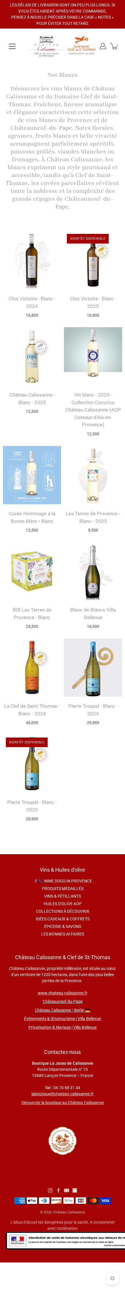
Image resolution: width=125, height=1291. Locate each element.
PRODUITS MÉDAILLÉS (62, 888)
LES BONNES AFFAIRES (62, 934)
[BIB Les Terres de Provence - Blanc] (32, 571)
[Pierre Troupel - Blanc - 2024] (93, 667)
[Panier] (114, 46)
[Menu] (12, 46)
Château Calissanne (69, 1212)
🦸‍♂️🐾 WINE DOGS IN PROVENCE (62, 881)
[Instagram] (50, 1190)
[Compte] (103, 46)
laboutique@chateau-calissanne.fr (62, 1094)
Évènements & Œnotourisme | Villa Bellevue (62, 1018)
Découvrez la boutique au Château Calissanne (63, 1102)
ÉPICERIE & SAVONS (62, 926)
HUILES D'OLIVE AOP (63, 903)
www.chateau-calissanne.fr (63, 993)
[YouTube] (66, 1190)
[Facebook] (58, 1190)
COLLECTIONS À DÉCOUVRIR (62, 911)
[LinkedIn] (74, 1190)
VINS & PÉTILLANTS (62, 896)
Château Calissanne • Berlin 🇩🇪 (62, 1010)
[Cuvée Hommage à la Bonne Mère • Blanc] (32, 475)
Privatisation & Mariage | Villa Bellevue (62, 1027)
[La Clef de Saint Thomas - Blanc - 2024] (32, 667)
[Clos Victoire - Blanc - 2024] (32, 260)
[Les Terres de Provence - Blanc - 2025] (93, 475)
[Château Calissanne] (62, 46)
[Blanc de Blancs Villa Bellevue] (93, 571)
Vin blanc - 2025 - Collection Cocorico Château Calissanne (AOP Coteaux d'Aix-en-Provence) (93, 410)
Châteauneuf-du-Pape (63, 1001)
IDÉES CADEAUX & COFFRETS (63, 919)
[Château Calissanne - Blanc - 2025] (32, 356)
